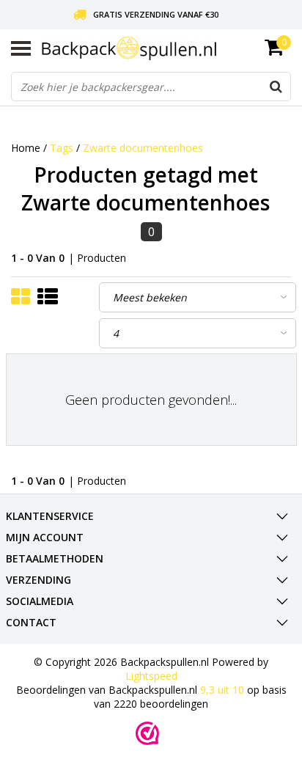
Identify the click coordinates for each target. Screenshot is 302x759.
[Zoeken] (275, 86)
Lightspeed (151, 676)
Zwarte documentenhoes (143, 148)
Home (25, 148)
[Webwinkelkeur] (147, 733)
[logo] (166, 48)
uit (222, 690)
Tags (61, 148)
